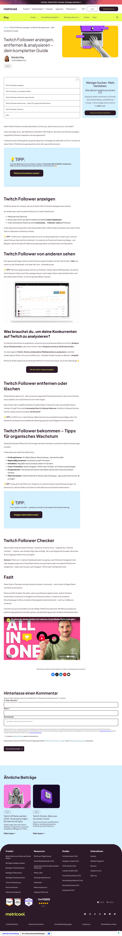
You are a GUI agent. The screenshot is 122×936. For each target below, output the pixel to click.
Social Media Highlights (49, 17)
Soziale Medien (37, 9)
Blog (6, 17)
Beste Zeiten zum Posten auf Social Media (18, 857)
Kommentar (9, 717)
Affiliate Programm (97, 861)
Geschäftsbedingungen (63, 924)
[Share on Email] (68, 674)
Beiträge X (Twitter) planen (15, 868)
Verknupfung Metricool (42, 878)
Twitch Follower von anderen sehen (18, 91)
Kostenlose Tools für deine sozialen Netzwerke (46, 867)
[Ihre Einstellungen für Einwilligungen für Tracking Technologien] (118, 932)
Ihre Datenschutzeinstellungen (33, 933)
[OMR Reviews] (45, 902)
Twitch (7, 66)
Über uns (93, 876)
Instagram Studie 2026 (70, 861)
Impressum (86, 924)
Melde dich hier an (108, 9)
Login (92, 9)
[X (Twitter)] (99, 914)
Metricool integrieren (13, 892)
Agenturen (59, 9)
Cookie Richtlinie (12, 924)
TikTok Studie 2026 (69, 866)
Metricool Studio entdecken (100, 113)
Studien (86, 17)
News (95, 17)
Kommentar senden (13, 749)
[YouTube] (104, 914)
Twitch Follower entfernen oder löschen (20, 97)
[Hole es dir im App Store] (102, 902)
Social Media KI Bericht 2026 (72, 880)
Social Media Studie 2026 (71, 876)
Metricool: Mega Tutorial (42, 856)
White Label (38, 873)
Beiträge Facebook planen (15, 878)
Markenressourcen (40, 887)
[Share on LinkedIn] (61, 674)
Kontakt (93, 856)
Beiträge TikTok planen (14, 873)
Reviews (93, 866)
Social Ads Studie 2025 (70, 885)
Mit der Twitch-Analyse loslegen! (42, 370)
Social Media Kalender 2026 (44, 861)
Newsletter (38, 882)
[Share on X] (57, 674)
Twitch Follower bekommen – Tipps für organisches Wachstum (28, 103)
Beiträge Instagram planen (15, 863)
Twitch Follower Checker (14, 109)
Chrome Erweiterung (13, 882)
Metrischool (70, 9)
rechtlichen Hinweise (18, 736)
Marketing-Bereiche (71, 17)
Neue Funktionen (12, 887)
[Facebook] (85, 914)
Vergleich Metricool (41, 892)
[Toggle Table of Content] (77, 79)
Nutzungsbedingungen (77, 741)
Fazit (7, 115)
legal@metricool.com (105, 731)
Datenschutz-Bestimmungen (54, 741)
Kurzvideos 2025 (68, 890)
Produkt (26, 9)
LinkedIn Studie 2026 (70, 871)
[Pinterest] (114, 914)
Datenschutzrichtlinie (35, 732)
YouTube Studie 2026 (70, 856)
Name (7, 709)
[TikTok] (94, 914)
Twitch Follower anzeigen (15, 85)
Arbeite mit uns (95, 871)
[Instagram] (90, 914)
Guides (33, 17)
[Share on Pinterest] (64, 674)
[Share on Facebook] (53, 674)
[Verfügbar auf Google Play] (111, 902)
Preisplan (49, 9)
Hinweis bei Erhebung (10, 933)
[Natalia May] (7, 59)
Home (6, 27)
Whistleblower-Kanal (108, 924)
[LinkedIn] (109, 914)
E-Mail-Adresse (11, 700)
